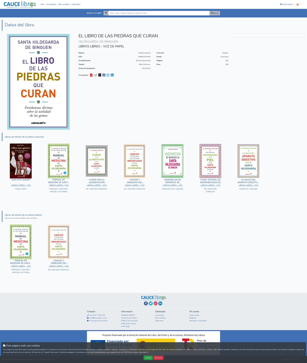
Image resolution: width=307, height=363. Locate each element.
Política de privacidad (129, 320)
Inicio (42, 4)
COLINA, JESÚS (21, 189)
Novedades (51, 4)
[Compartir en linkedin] (112, 75)
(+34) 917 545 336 (97, 315)
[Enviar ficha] (95, 75)
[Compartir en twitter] (108, 75)
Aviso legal (125, 326)
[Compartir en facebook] (104, 75)
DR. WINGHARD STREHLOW (210, 190)
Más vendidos (64, 4)
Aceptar (148, 358)
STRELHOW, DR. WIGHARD (172, 189)
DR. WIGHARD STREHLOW (96, 189)
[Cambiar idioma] (298, 4)
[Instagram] (155, 303)
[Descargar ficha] (91, 75)
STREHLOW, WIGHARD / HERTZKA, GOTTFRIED (58, 190)
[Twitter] (151, 303)
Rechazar (158, 358)
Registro (192, 318)
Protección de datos (129, 318)
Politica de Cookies (128, 323)
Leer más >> (143, 352)
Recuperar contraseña (198, 320)
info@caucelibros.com (98, 318)
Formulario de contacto (98, 320)
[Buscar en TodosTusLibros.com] (100, 75)
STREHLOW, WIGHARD (248, 189)
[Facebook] (146, 303)
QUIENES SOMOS (128, 315)
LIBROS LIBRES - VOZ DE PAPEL (101, 46)
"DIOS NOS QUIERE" (21, 179)
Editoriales (76, 4)
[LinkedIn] (160, 303)
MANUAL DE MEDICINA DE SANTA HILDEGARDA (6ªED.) (58, 182)
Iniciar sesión (194, 315)
